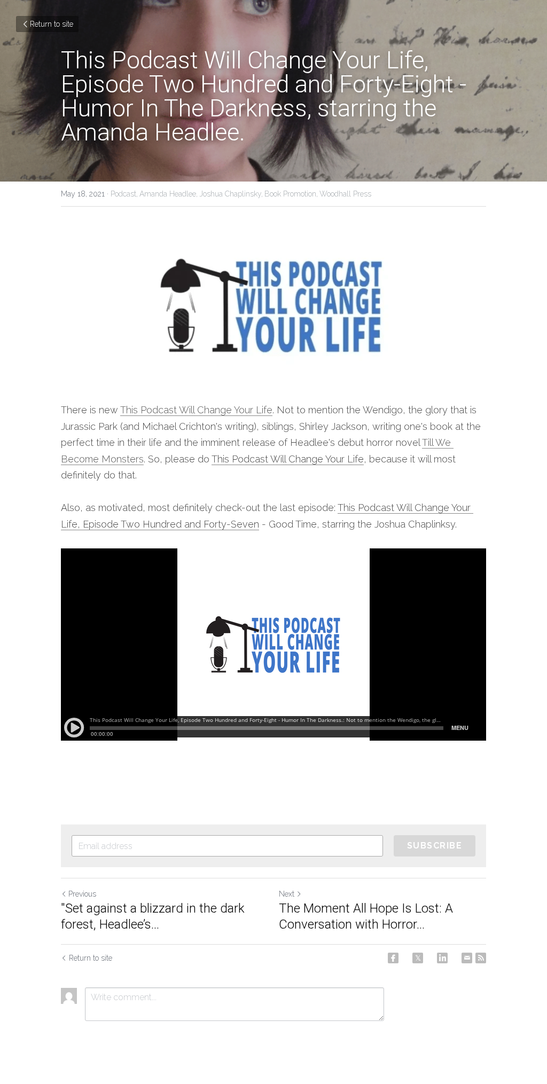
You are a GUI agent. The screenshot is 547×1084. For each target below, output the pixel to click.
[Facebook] (393, 958)
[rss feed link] (480, 958)
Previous (82, 894)
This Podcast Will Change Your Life (196, 409)
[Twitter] (417, 958)
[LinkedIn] (442, 958)
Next (286, 894)
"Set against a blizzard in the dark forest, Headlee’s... (153, 916)
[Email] (467, 958)
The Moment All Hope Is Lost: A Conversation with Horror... (366, 916)
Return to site (51, 24)
